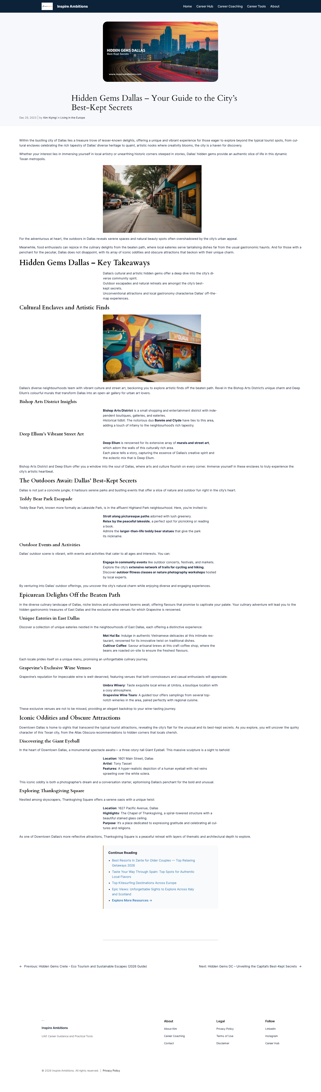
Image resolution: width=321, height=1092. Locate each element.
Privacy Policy (111, 1070)
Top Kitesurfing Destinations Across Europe (144, 883)
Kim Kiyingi (50, 117)
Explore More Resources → (132, 900)
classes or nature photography (164, 572)
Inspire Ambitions (72, 6)
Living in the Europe (72, 117)
